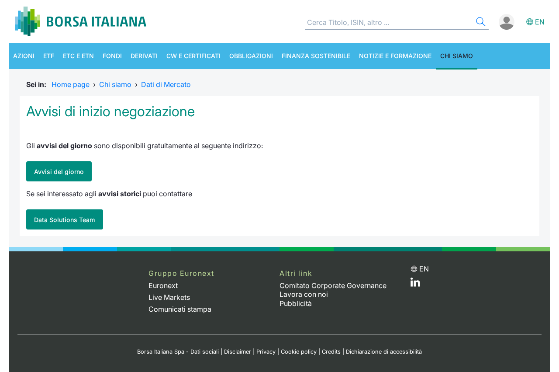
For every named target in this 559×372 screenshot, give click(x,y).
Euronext (163, 285)
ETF (48, 55)
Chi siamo (456, 55)
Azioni (24, 55)
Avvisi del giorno (59, 171)
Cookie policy (299, 351)
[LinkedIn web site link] (415, 284)
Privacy (266, 351)
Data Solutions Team (64, 219)
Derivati (144, 55)
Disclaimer (237, 351)
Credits (331, 351)
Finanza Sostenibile (316, 55)
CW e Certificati (193, 55)
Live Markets (169, 297)
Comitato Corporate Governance (333, 285)
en (540, 21)
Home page (71, 84)
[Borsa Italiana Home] (80, 21)
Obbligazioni (251, 55)
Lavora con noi (304, 294)
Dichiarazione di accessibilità (384, 351)
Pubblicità (296, 303)
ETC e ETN (78, 55)
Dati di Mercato (166, 84)
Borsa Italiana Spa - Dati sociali (178, 351)
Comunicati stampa (179, 309)
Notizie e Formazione (395, 55)
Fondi (112, 55)
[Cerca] (480, 23)
